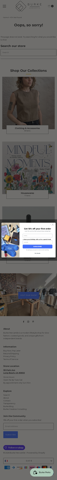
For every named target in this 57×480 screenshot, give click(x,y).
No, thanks (37, 253)
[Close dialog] (52, 224)
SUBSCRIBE (37, 246)
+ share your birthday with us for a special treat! (37, 239)
